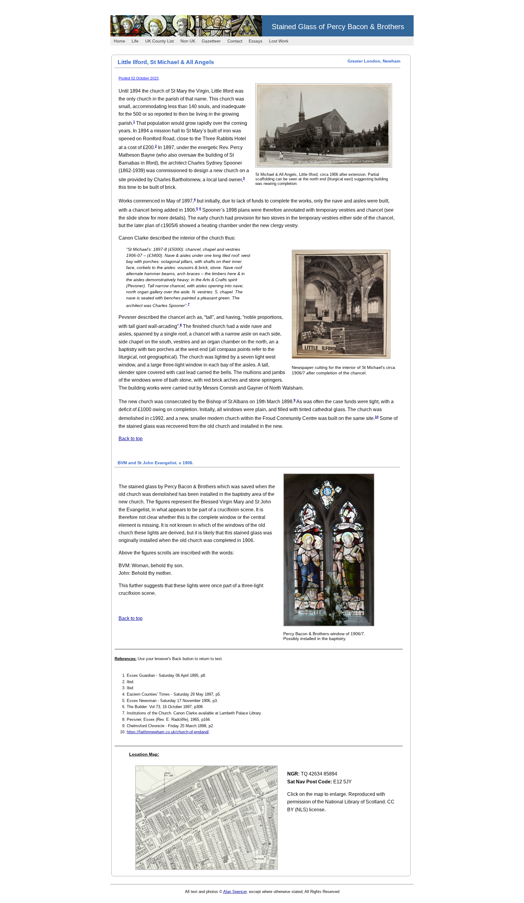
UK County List (159, 41)
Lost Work (278, 41)
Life (135, 41)
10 (376, 417)
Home (119, 41)
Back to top (131, 438)
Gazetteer (211, 41)
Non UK (187, 41)
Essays (255, 41)
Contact (234, 41)
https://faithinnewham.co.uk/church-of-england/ (168, 732)
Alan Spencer (235, 891)
